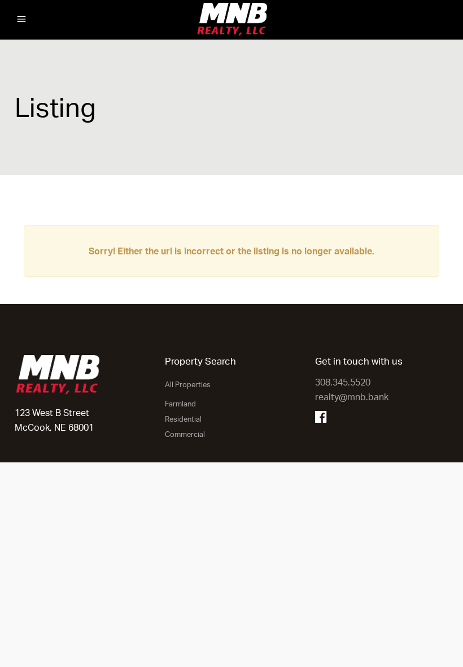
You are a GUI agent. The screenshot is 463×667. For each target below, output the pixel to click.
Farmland (180, 403)
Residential (183, 418)
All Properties (188, 384)
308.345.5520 (342, 382)
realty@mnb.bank (351, 396)
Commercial (185, 434)
